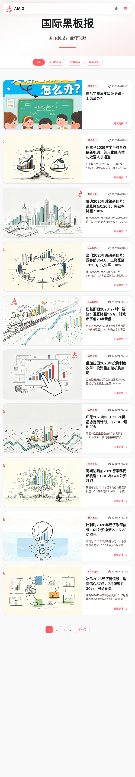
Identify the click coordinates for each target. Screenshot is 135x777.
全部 (38, 62)
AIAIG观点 (56, 62)
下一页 (82, 629)
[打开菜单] (125, 8)
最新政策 (94, 62)
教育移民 (75, 62)
